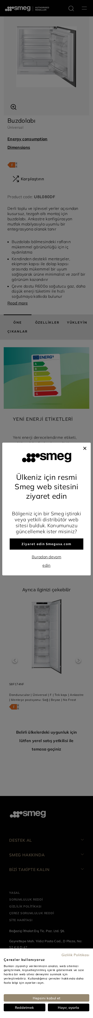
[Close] (85, 447)
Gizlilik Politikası (75, 954)
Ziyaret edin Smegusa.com (46, 544)
